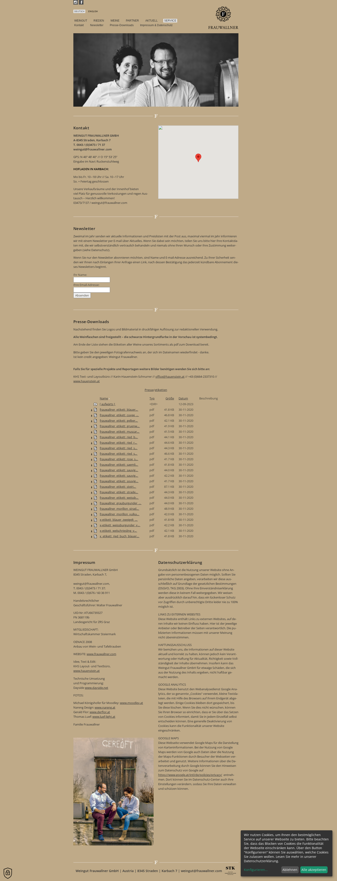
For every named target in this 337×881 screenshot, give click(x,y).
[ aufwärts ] (108, 404)
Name (104, 398)
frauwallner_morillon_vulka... (119, 514)
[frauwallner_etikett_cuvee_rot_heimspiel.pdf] (95, 415)
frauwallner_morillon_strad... (119, 509)
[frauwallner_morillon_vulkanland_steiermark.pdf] (95, 514)
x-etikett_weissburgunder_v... (120, 525)
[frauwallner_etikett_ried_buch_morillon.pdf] (95, 437)
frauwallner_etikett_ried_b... (119, 437)
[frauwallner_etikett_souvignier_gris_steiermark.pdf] (95, 481)
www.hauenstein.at (86, 381)
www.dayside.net (96, 688)
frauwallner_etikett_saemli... (119, 465)
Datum (183, 398)
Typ (152, 398)
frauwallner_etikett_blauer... (119, 409)
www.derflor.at (100, 712)
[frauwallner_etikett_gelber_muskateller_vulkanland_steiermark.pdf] (95, 420)
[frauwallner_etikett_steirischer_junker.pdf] (95, 487)
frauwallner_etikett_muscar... (120, 431)
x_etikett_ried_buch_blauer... (119, 536)
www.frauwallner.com (101, 654)
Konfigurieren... (256, 869)
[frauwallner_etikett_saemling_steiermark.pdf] (95, 465)
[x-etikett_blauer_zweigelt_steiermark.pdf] (95, 520)
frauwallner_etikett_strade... (119, 492)
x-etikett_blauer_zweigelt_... (119, 520)
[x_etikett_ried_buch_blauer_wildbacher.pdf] (95, 536)
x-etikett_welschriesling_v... (118, 531)
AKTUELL (151, 20)
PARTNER (132, 20)
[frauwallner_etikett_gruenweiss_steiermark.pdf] (95, 426)
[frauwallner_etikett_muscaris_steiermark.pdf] (95, 431)
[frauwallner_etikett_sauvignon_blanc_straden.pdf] (95, 470)
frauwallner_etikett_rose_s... (119, 459)
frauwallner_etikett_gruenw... (120, 426)
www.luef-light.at (103, 717)
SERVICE (170, 20)
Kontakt (79, 25)
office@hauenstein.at (170, 376)
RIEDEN (99, 20)
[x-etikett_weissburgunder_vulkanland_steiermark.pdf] (95, 525)
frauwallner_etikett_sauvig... (119, 470)
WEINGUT (80, 20)
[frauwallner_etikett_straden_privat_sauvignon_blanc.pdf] (95, 492)
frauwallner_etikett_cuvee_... (119, 415)
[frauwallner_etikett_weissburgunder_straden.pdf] (95, 498)
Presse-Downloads (122, 25)
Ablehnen (289, 869)
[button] (198, 158)
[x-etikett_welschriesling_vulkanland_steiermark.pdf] (95, 531)
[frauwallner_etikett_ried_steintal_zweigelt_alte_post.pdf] (95, 454)
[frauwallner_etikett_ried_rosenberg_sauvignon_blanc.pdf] (95, 442)
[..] (95, 404)
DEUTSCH (79, 11)
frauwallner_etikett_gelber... (119, 420)
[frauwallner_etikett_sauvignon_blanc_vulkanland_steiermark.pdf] (95, 476)
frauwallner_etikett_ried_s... (119, 448)
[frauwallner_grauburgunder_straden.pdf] (95, 503)
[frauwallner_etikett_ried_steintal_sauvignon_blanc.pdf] (95, 448)
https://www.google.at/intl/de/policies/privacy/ (190, 775)
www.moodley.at (131, 703)
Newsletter (96, 25)
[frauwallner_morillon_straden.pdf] (95, 509)
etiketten (161, 390)
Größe (170, 398)
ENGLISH (93, 11)
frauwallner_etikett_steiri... (118, 487)
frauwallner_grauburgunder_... (120, 503)
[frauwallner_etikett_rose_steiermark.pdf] (95, 459)
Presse (149, 390)
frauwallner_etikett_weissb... (119, 498)
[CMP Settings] (7, 873)
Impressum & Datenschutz (156, 25)
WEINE (114, 20)
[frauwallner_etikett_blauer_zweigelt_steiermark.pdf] (95, 409)
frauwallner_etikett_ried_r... (118, 442)
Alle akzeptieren (313, 869)
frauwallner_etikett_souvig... (119, 481)
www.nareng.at (105, 707)
